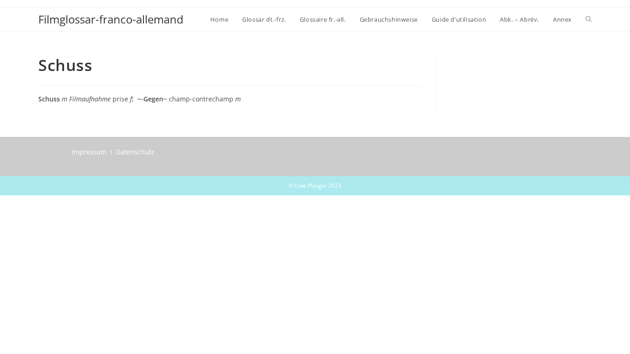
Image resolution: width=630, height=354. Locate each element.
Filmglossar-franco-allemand (111, 19)
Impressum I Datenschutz (113, 152)
